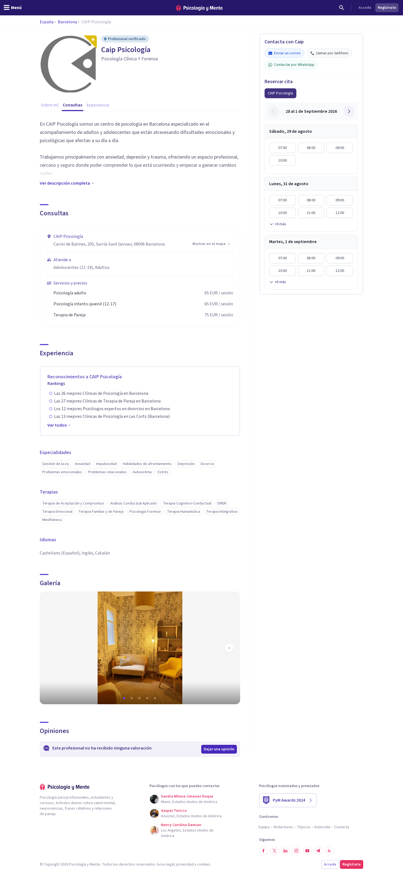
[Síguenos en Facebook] (263, 850)
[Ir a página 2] (132, 698)
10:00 (282, 160)
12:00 (340, 213)
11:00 (311, 213)
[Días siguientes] (349, 111)
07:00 (282, 148)
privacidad (185, 864)
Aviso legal (165, 864)
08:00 (311, 148)
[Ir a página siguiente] (229, 648)
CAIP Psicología (280, 93)
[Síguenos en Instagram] (296, 850)
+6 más (280, 224)
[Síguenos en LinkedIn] (285, 850)
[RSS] (329, 850)
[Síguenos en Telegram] (318, 850)
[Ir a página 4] (147, 698)
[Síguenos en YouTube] (307, 850)
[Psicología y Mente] (199, 8)
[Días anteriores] (273, 111)
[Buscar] (341, 7)
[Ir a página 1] (124, 698)
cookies (203, 864)
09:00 (340, 148)
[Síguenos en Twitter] (274, 850)
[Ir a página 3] (140, 698)
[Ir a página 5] (155, 698)
